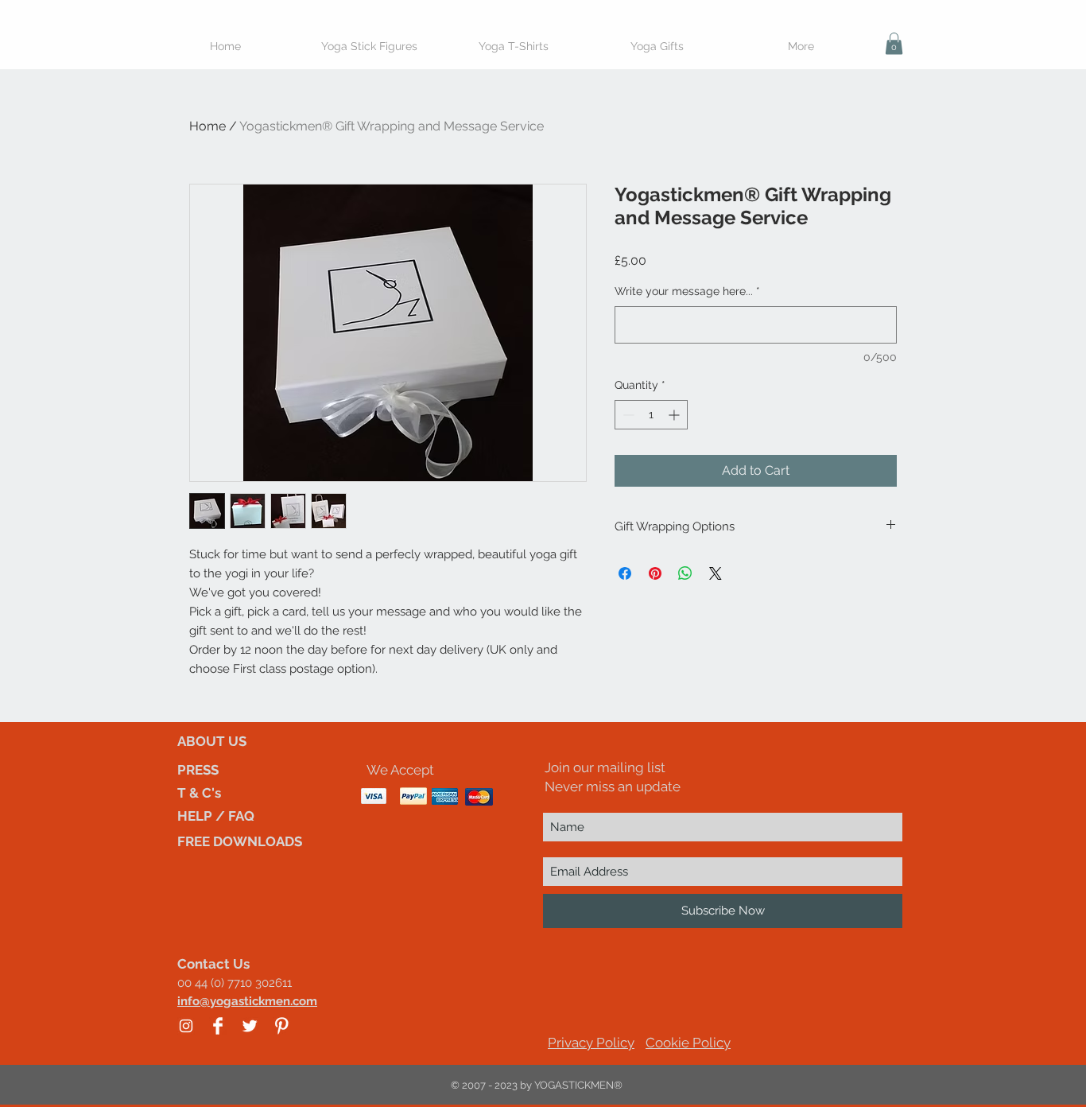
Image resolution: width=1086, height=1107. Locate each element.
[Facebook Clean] (218, 1026)
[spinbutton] (651, 415)
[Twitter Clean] (249, 1026)
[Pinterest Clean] (281, 1026)
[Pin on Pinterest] (655, 573)
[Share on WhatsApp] (685, 573)
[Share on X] (715, 573)
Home (207, 126)
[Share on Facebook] (624, 573)
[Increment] (675, 415)
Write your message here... (687, 291)
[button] (894, 43)
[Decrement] (627, 415)
